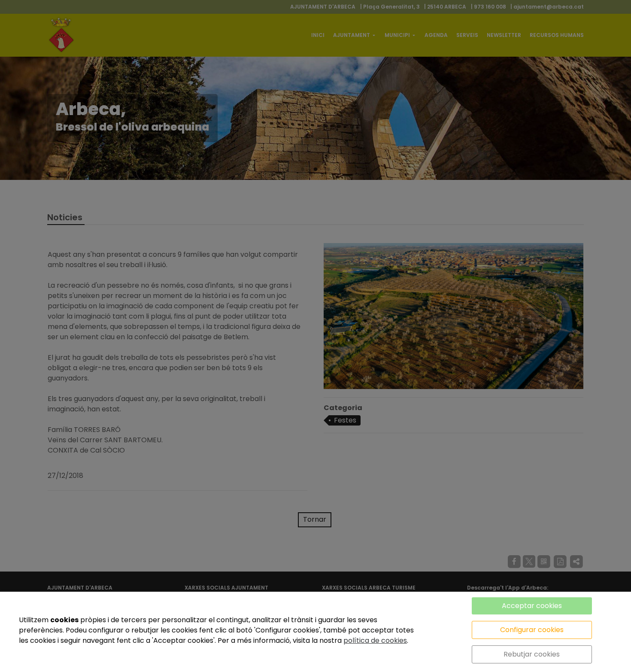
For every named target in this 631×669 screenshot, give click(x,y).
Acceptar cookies (532, 606)
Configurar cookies (532, 630)
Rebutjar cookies (532, 654)
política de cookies (375, 640)
